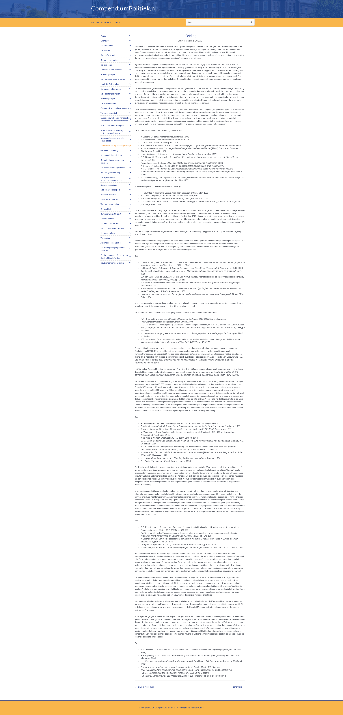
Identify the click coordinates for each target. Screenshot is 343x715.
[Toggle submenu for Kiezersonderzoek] (130, 103)
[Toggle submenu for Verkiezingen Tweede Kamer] (130, 79)
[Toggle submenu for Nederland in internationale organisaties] (130, 139)
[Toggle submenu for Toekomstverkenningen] (130, 204)
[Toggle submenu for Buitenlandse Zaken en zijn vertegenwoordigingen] (130, 131)
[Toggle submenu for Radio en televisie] (130, 194)
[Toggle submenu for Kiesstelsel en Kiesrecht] (130, 69)
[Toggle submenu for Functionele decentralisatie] (130, 228)
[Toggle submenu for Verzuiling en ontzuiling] (130, 172)
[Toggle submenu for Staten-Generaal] (130, 55)
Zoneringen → (239, 687)
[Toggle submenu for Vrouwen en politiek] (130, 113)
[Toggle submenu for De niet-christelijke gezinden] (130, 167)
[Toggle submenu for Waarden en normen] (130, 199)
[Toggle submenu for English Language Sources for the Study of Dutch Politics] (130, 256)
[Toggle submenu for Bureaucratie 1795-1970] (130, 213)
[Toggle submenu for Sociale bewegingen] (130, 185)
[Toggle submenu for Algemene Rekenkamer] (130, 242)
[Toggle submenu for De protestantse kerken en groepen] (130, 161)
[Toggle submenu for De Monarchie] (130, 45)
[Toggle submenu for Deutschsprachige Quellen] (130, 262)
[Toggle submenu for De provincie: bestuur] (130, 223)
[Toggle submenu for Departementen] (130, 218)
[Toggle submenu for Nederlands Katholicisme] (130, 155)
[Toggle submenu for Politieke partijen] (130, 74)
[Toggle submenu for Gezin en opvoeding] (130, 150)
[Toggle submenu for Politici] (130, 36)
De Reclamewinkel (195, 708)
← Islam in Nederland (144, 687)
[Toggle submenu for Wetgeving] (130, 238)
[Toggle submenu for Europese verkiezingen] (130, 89)
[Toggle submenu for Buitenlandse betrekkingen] (130, 125)
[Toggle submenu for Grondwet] (130, 40)
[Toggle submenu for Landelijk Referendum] (130, 84)
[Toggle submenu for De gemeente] (130, 64)
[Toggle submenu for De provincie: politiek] (130, 60)
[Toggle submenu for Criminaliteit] (130, 209)
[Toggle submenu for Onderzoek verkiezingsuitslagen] (130, 108)
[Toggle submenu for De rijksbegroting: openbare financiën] (130, 249)
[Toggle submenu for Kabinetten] (130, 50)
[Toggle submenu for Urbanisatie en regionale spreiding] (130, 145)
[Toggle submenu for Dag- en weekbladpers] (130, 189)
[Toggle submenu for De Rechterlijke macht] (130, 93)
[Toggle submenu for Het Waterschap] (130, 233)
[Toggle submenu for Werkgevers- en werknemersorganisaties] (130, 178)
